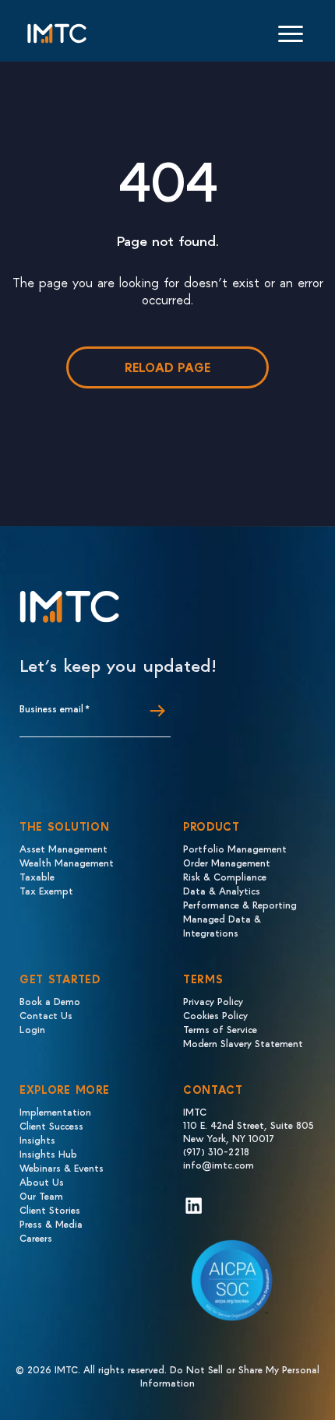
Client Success (51, 1125)
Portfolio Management (235, 848)
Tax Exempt (46, 890)
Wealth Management (66, 862)
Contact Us (45, 1014)
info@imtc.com (218, 1164)
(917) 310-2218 (216, 1151)
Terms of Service (220, 1028)
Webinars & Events (61, 1167)
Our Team (41, 1195)
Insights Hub (48, 1153)
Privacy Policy (213, 1000)
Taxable (37, 876)
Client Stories (49, 1209)
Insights (37, 1139)
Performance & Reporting (240, 904)
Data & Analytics (221, 890)
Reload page (167, 367)
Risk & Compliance (224, 876)
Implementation (55, 1111)
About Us (41, 1181)
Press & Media (51, 1223)
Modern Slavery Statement (243, 1042)
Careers (35, 1237)
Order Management (226, 862)
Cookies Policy (215, 1014)
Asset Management (63, 848)
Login (32, 1028)
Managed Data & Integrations (222, 925)
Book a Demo (49, 1000)
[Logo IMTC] (56, 33)
